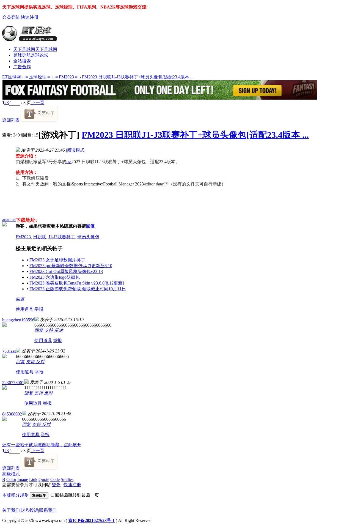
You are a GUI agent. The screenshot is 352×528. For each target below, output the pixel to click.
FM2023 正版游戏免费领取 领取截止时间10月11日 (77, 288)
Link (33, 479)
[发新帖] (39, 120)
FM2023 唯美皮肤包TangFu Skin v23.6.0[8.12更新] (76, 283)
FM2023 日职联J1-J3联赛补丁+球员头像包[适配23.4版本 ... (138, 77)
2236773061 (13, 382)
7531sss (9, 351)
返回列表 (11, 120)
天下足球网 (35, 49)
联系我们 (48, 510)
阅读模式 (75, 150)
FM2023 (23, 236)
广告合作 (22, 66)
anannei (9, 219)
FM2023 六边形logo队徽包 (54, 277)
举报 (38, 309)
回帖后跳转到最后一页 (77, 495)
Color (11, 479)
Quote (43, 479)
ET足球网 (11, 77)
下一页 (37, 102)
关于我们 (11, 510)
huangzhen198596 (18, 320)
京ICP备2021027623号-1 (91, 520)
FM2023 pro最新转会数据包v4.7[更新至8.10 (70, 265)
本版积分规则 (15, 495)
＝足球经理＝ (37, 77)
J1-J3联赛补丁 (61, 236)
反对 (58, 330)
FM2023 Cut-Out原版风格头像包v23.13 (66, 271)
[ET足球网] (29, 39)
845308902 (12, 414)
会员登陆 (11, 17)
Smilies (67, 479)
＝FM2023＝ (66, 77)
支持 (49, 330)
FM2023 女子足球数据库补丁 (57, 260)
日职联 (39, 236)
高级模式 (11, 474)
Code (55, 479)
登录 (56, 484)
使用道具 (24, 309)
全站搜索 (22, 61)
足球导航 (30, 55)
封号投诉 (29, 510)
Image (22, 479)
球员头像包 (88, 236)
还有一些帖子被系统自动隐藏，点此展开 (41, 444)
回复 (90, 226)
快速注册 (29, 17)
